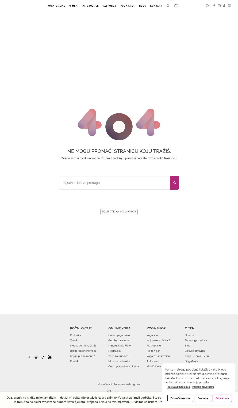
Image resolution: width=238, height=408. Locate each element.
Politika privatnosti (203, 387)
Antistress (152, 361)
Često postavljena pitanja (123, 366)
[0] (177, 5)
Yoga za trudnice (118, 356)
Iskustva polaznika (119, 361)
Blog (187, 345)
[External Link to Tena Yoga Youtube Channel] (50, 358)
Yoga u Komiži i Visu (197, 356)
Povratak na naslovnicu (119, 211)
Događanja (191, 361)
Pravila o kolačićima (178, 387)
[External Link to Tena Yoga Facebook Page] (30, 358)
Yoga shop (153, 335)
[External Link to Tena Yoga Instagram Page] (36, 358)
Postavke (203, 398)
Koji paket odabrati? (158, 340)
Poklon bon (153, 350)
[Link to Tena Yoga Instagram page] (219, 7)
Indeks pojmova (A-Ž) (83, 345)
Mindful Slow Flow (119, 345)
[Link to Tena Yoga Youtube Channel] (229, 7)
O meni (189, 335)
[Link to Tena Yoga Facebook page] (214, 7)
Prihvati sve (222, 398)
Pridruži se (76, 335)
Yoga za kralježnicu (158, 356)
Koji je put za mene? (82, 356)
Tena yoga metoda (196, 340)
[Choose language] (207, 6)
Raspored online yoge (83, 350)
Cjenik (74, 340)
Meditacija (114, 350)
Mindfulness (154, 366)
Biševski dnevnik (195, 350)
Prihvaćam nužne (180, 398)
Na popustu (154, 345)
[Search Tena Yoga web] (168, 8)
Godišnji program (118, 340)
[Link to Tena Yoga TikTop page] (224, 7)
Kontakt (74, 361)
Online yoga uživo (119, 335)
